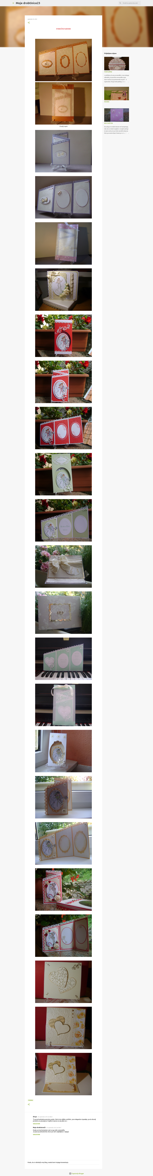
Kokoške (106, 101)
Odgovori (36, 1123)
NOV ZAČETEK (108, 123)
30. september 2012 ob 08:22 (44, 1116)
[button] (29, 23)
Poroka (30, 1100)
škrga (35, 1116)
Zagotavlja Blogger (77, 1173)
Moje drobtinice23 (28, 3)
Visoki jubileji (108, 71)
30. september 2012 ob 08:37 (53, 1127)
